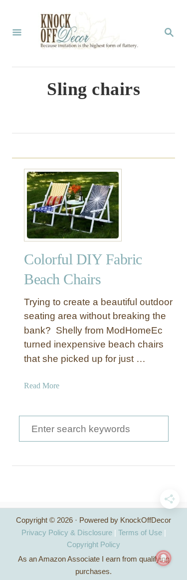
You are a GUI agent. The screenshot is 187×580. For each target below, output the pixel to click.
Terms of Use (140, 532)
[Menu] (17, 33)
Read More (41, 385)
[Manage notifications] (164, 558)
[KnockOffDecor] (92, 33)
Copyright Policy (93, 544)
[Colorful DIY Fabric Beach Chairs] (60, 205)
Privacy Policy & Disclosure (66, 532)
